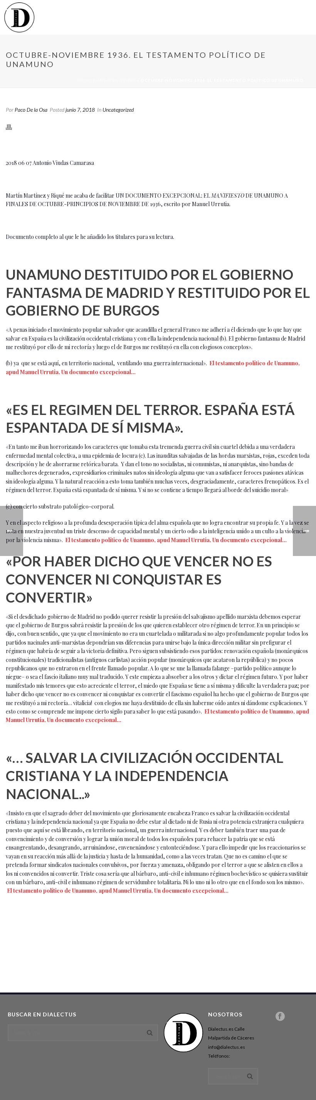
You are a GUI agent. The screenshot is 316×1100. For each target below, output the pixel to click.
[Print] (13, 126)
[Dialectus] (19, 17)
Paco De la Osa (31, 109)
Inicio (84, 80)
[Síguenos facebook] (280, 1017)
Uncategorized (116, 80)
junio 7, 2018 (80, 109)
